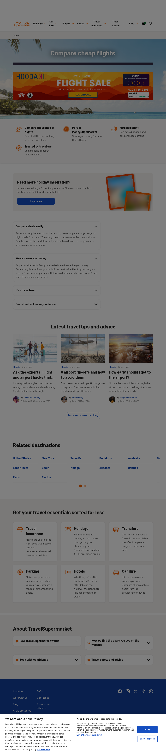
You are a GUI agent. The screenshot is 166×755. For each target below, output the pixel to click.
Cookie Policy (43, 750)
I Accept (147, 730)
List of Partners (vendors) (89, 735)
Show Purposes (147, 739)
